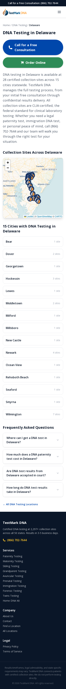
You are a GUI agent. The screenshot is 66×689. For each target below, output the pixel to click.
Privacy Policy (10, 646)
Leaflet (29, 216)
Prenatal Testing (12, 581)
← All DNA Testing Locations (20, 504)
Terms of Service (12, 651)
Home (6, 25)
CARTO (58, 216)
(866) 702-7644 (17, 540)
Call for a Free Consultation (26, 47)
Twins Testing (11, 595)
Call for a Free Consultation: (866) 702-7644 (33, 3)
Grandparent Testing (14, 571)
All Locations (10, 631)
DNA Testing (19, 25)
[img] (33, 188)
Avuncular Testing (13, 576)
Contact (7, 621)
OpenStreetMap (44, 216)
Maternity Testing (13, 561)
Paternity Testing (12, 556)
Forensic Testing (12, 590)
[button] (38, 201)
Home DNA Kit (11, 600)
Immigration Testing (14, 586)
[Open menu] (59, 12)
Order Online (36, 62)
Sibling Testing (11, 566)
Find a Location (11, 626)
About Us (8, 616)
